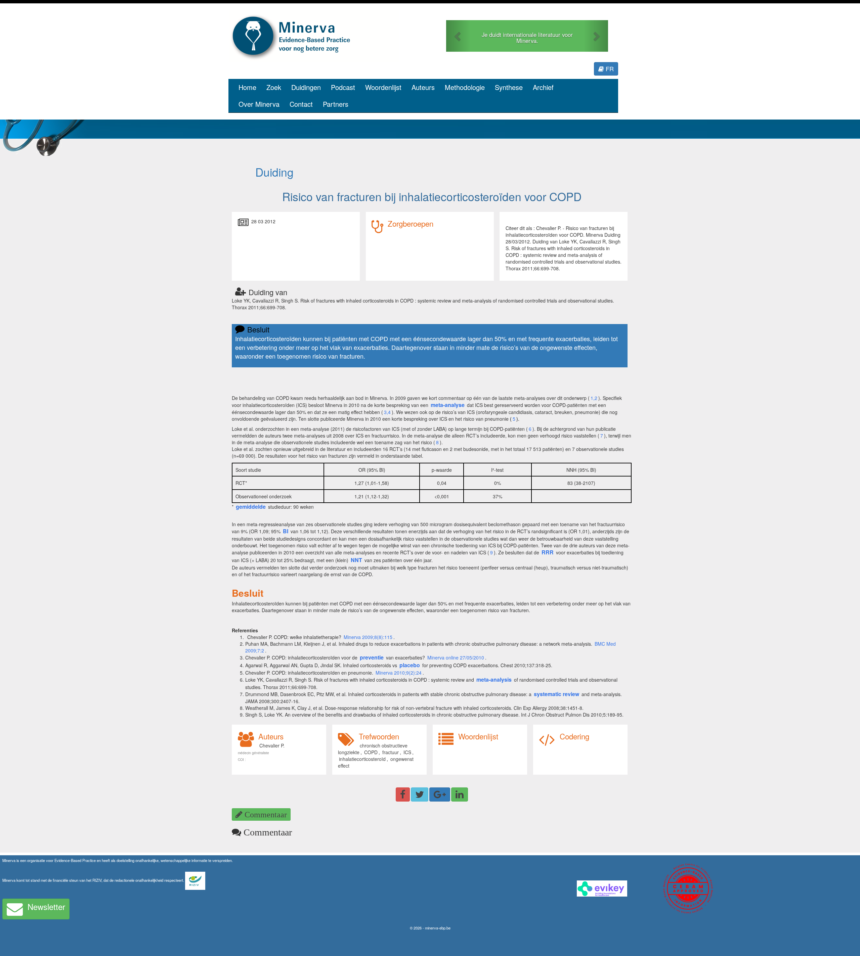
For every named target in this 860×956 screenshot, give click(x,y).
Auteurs (423, 87)
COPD (371, 752)
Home (247, 87)
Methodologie (465, 87)
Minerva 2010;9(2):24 (399, 672)
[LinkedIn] (459, 794)
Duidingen (306, 87)
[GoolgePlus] (439, 794)
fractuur (390, 752)
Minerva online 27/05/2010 (455, 657)
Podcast (343, 87)
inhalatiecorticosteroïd (362, 759)
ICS (407, 752)
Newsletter (46, 906)
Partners (335, 104)
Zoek (273, 87)
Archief (543, 87)
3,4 (387, 412)
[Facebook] (403, 794)
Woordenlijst (383, 87)
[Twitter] (419, 794)
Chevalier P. (272, 745)
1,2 (594, 398)
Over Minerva (259, 104)
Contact (301, 104)
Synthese (509, 87)
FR (609, 68)
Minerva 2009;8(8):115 (368, 637)
